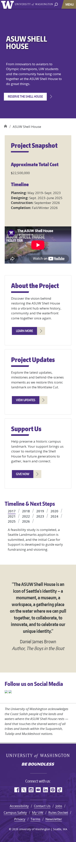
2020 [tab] (54, 511)
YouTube (38, 789)
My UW (37, 812)
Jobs (59, 806)
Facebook (16, 789)
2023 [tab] (40, 516)
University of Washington (8, 4)
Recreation (5, 125)
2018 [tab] (26, 511)
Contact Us (42, 806)
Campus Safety (15, 812)
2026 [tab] (26, 521)
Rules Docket (58, 812)
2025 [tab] (12, 521)
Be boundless (38, 764)
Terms (35, 819)
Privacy (19, 819)
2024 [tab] (54, 516)
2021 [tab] (12, 516)
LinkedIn (45, 789)
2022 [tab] (26, 516)
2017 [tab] (12, 511)
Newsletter (53, 819)
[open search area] (56, 4)
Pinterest (52, 789)
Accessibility (19, 806)
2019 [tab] (40, 511)
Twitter (23, 789)
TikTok (59, 789)
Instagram (31, 789)
